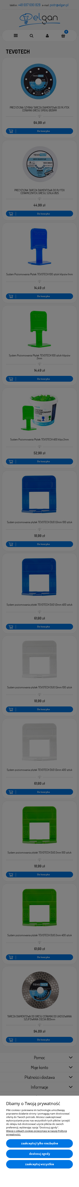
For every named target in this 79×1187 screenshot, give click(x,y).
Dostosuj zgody (39, 1154)
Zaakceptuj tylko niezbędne (39, 1143)
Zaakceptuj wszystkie (39, 1164)
